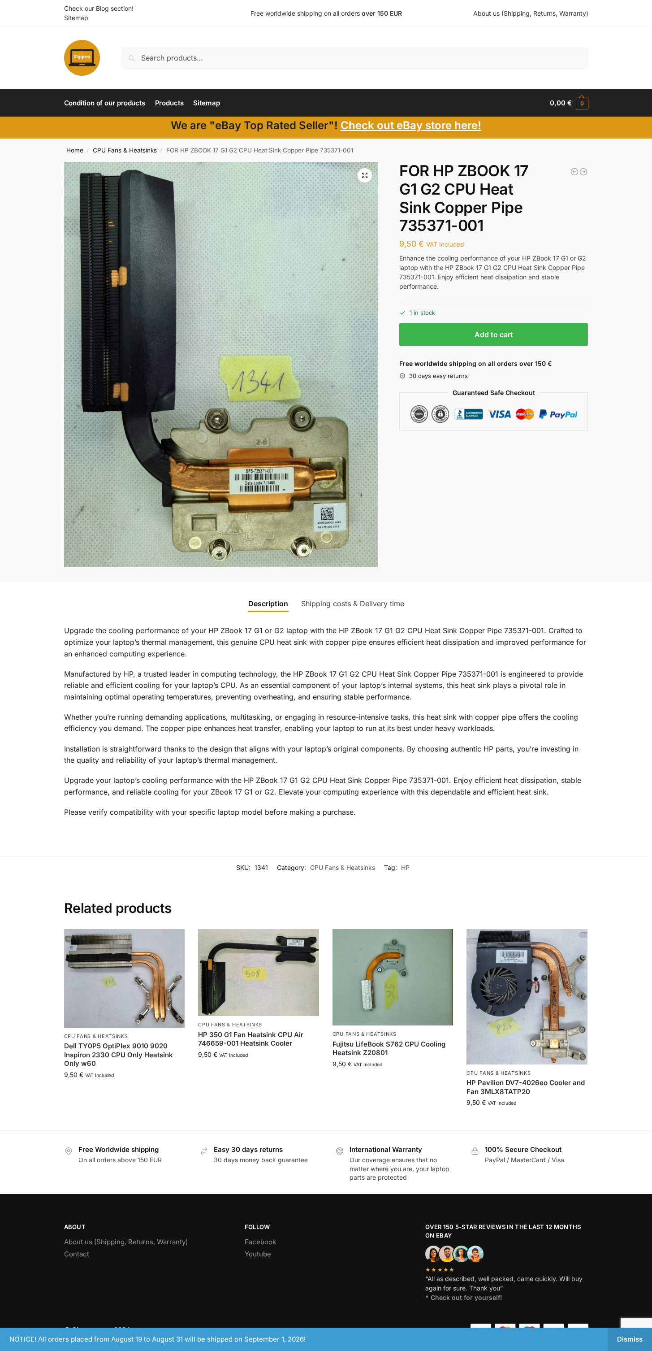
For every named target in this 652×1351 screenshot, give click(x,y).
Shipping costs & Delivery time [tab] (352, 603)
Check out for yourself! (466, 1297)
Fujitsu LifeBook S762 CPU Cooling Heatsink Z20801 (388, 1048)
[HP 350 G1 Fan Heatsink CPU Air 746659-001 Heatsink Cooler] (258, 972)
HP (405, 867)
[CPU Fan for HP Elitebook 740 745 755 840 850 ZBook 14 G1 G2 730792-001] (574, 171)
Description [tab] (268, 603)
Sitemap (76, 18)
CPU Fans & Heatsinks (125, 150)
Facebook (260, 1242)
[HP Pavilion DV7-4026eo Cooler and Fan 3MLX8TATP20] (526, 996)
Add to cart (494, 334)
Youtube (258, 1254)
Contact (76, 1254)
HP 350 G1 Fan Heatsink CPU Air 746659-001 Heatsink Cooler (250, 1039)
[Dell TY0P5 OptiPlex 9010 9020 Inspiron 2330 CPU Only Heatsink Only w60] (124, 978)
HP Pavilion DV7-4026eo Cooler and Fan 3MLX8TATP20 (525, 1087)
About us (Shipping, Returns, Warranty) (530, 13)
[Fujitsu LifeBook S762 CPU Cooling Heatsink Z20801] (392, 977)
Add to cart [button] (124, 1093)
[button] (569, 103)
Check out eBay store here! (411, 125)
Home (74, 150)
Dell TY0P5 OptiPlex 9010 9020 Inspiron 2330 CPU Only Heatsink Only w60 (118, 1055)
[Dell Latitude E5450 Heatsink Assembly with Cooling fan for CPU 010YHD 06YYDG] (583, 171)
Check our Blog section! (99, 8)
